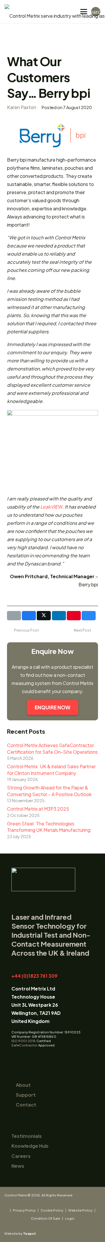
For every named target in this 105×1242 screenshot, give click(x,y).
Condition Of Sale (45, 1218)
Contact (26, 1105)
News (17, 1166)
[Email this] (14, 615)
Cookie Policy (52, 1210)
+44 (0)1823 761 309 (34, 976)
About (23, 1085)
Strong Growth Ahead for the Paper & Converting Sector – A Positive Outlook (49, 790)
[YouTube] (24, 1056)
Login (69, 1218)
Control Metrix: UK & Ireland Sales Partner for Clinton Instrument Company (51, 769)
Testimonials (26, 1136)
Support (26, 1095)
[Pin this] (74, 615)
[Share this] (29, 615)
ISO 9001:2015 (23, 1041)
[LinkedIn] (14, 1056)
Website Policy (80, 1210)
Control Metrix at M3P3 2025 (38, 809)
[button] (83, 11)
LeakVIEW (51, 507)
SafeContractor (24, 1045)
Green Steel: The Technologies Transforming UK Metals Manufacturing (48, 826)
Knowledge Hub (29, 1146)
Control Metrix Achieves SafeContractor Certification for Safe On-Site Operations (52, 748)
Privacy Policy (24, 1210)
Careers (21, 1156)
